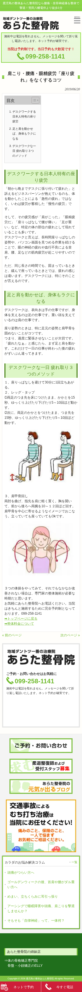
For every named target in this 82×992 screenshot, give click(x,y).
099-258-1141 (45, 56)
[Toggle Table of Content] (33, 100)
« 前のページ (12, 635)
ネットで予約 (23, 987)
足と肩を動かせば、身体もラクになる (24, 133)
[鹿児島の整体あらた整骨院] (31, 28)
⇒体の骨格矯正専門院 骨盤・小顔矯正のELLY (23, 963)
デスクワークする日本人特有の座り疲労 (24, 116)
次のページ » (70, 635)
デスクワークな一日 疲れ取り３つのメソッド (24, 150)
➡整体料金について (19, 623)
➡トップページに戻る (20, 618)
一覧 (74, 862)
